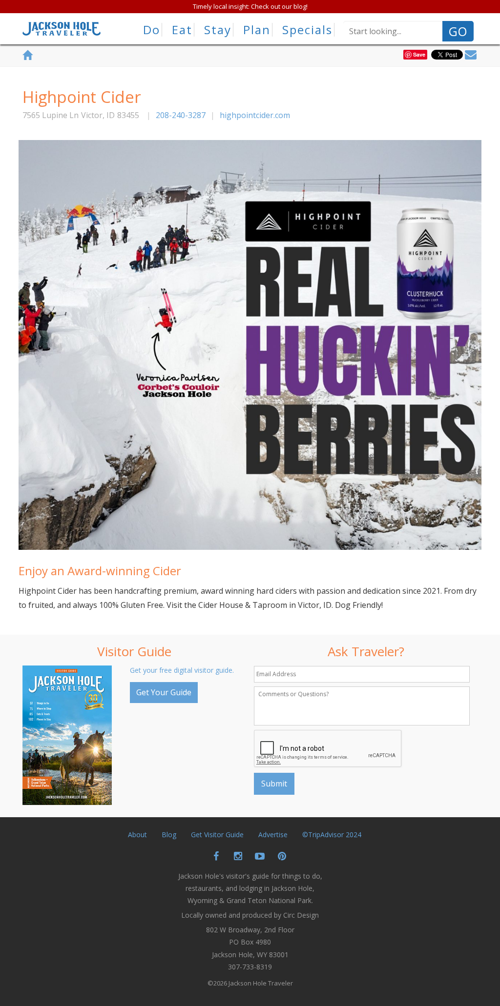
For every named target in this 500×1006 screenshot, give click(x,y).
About (137, 834)
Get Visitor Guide (217, 834)
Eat (182, 30)
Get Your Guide (163, 692)
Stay (217, 30)
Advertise (273, 834)
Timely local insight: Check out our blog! (250, 6)
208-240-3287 (181, 115)
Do (151, 30)
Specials (307, 30)
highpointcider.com (255, 115)
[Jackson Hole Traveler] (61, 31)
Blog (169, 834)
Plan (257, 30)
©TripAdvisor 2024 (331, 834)
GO (457, 31)
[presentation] (328, 749)
